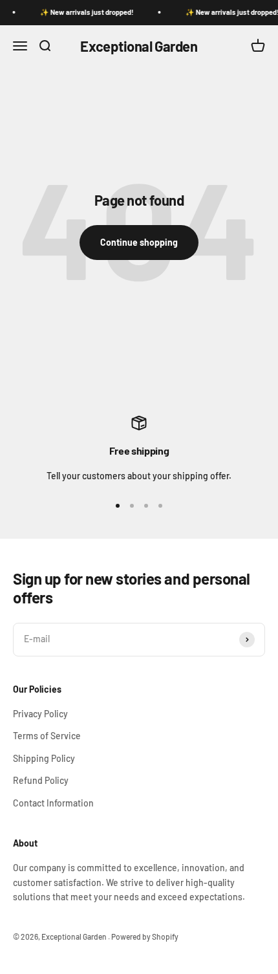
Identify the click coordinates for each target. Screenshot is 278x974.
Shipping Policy (44, 758)
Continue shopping (139, 242)
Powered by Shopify (144, 936)
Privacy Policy (40, 713)
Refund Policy (41, 780)
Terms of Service (47, 735)
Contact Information (53, 802)
